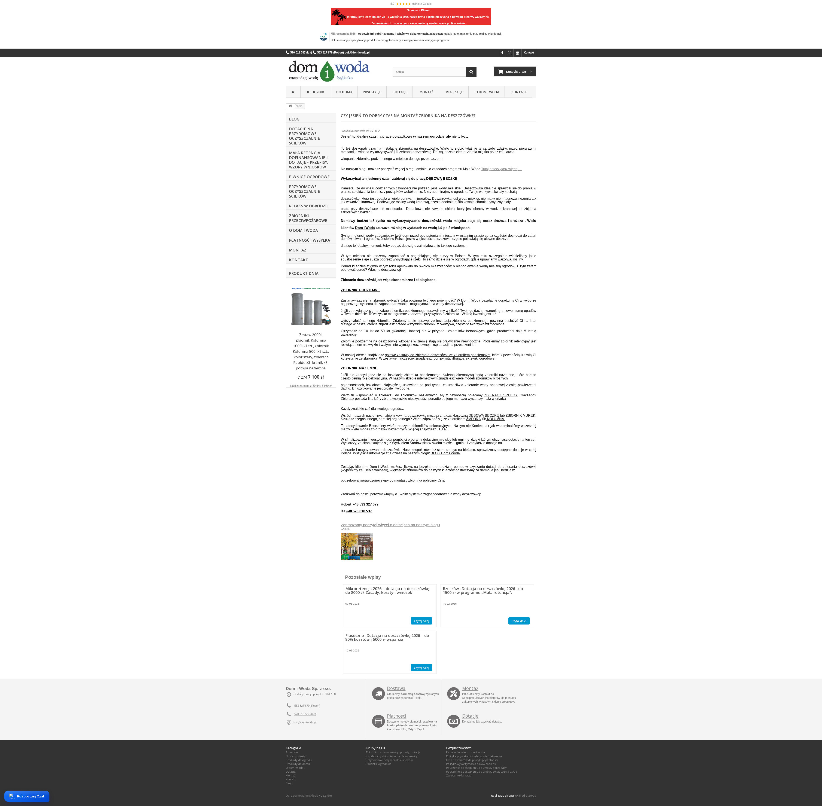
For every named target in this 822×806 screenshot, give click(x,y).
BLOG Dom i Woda (445, 453)
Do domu (344, 92)
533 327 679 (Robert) (307, 705)
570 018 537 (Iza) (305, 714)
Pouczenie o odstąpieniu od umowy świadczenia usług (481, 771)
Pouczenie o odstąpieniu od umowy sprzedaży (476, 768)
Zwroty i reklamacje (458, 775)
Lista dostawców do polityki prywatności (472, 760)
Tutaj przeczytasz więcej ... (501, 169)
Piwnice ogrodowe (309, 176)
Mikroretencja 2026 (343, 33)
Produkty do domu (298, 764)
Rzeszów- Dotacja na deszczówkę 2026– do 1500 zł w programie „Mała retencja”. (483, 590)
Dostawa (396, 688)
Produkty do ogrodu (299, 760)
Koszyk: (516, 71)
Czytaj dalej (421, 621)
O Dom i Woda (486, 92)
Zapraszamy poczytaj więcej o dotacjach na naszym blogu (390, 525)
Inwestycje (372, 92)
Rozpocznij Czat (30, 796)
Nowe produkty (296, 756)
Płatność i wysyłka (309, 240)
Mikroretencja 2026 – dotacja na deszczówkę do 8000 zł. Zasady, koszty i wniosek (387, 590)
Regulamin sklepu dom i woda (465, 752)
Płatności (396, 716)
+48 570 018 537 (359, 511)
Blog (288, 783)
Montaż (425, 92)
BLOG (294, 119)
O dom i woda (295, 768)
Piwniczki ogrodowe (379, 764)
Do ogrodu (316, 92)
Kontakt (529, 52)
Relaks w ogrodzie (309, 206)
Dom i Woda (365, 228)
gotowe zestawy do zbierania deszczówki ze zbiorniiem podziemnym (437, 355)
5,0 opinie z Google (411, 3)
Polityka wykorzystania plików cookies (471, 764)
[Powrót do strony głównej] (290, 106)
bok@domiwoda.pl (304, 722)
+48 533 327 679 (366, 504)
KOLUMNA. (495, 419)
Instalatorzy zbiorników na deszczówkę (391, 756)
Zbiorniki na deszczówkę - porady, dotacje (393, 752)
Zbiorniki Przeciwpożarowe (308, 218)
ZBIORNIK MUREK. (520, 415)
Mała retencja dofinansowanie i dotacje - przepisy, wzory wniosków (308, 159)
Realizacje (453, 92)
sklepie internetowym (421, 378)
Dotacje (399, 92)
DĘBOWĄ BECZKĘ (441, 178)
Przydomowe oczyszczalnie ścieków (304, 191)
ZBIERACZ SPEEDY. (501, 395)
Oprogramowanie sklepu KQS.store (309, 795)
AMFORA (473, 419)
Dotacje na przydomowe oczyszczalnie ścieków (304, 135)
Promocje (292, 752)
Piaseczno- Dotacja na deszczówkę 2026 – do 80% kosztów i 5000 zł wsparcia (387, 637)
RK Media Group (525, 795)
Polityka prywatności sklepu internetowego (474, 756)
